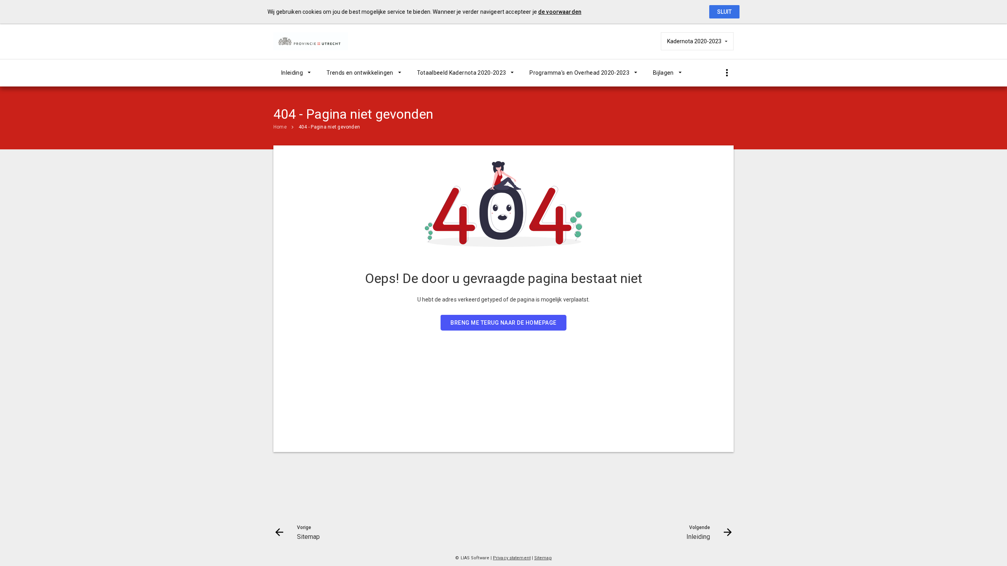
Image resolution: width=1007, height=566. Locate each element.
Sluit (724, 12)
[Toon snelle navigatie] (727, 73)
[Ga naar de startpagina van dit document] (312, 41)
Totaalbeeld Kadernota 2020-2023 (461, 73)
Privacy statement (512, 557)
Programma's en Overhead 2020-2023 (579, 73)
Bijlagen (663, 73)
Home (280, 127)
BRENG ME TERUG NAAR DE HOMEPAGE (503, 323)
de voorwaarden (559, 12)
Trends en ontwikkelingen (359, 73)
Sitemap (543, 557)
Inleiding (292, 73)
